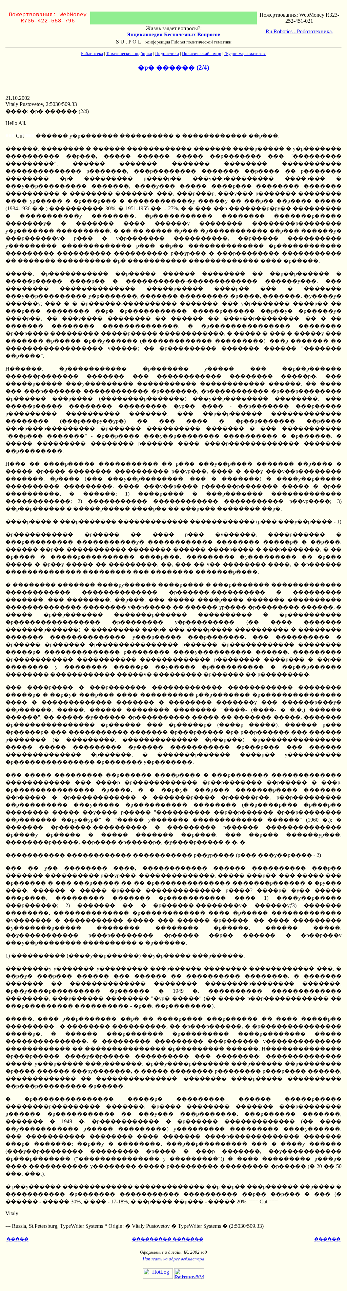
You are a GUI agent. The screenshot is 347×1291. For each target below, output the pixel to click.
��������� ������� (167, 1239)
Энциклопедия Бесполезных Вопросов (174, 34)
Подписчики (167, 53)
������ (327, 1239)
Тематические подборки (129, 53)
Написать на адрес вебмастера (173, 1258)
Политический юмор (201, 53)
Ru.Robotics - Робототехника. (299, 31)
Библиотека (92, 53)
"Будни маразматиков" (245, 53)
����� (17, 1239)
